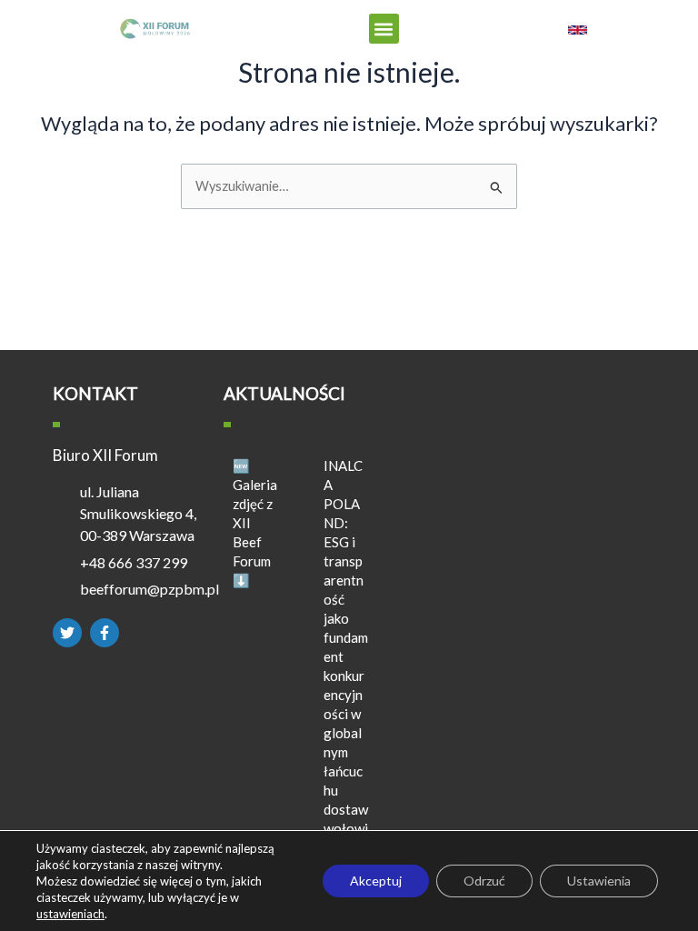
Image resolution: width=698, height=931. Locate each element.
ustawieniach (70, 913)
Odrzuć (484, 880)
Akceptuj (376, 880)
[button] (384, 29)
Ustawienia (599, 880)
